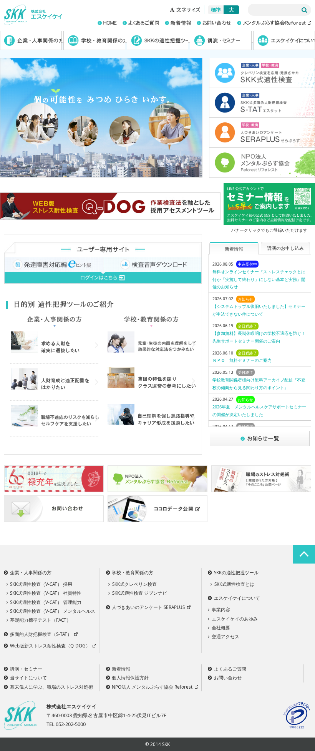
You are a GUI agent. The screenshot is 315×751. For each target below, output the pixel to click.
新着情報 (234, 249)
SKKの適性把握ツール (158, 40)
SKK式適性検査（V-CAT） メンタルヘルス (52, 611)
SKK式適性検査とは (234, 584)
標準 (216, 9)
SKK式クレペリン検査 (134, 584)
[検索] (304, 10)
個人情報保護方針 (130, 677)
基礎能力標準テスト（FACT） (40, 620)
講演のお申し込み (285, 248)
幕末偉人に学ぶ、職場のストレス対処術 (51, 687)
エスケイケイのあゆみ (235, 619)
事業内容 (221, 609)
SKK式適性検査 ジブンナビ (139, 593)
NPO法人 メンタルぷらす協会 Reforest (152, 687)
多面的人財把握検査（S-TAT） (41, 634)
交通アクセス (225, 636)
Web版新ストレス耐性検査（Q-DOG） (50, 645)
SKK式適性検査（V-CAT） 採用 (41, 584)
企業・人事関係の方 (31, 40)
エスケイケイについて (284, 40)
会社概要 (221, 627)
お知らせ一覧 (260, 439)
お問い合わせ (228, 677)
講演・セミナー (221, 40)
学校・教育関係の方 (94, 40)
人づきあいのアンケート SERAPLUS (148, 607)
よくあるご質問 (230, 669)
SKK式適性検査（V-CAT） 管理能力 (45, 602)
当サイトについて (28, 677)
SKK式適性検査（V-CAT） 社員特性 (45, 593)
